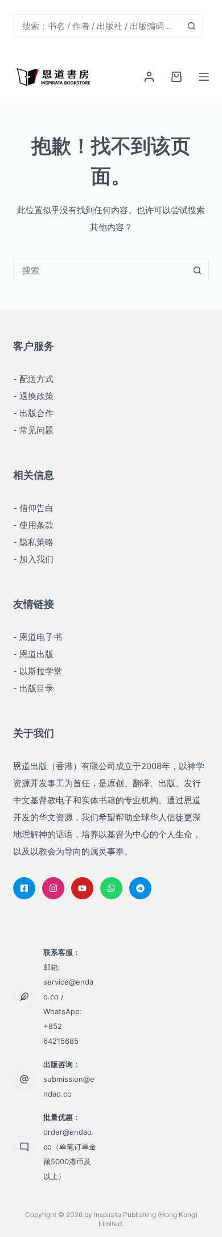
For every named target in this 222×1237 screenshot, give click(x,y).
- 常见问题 (33, 430)
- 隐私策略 (33, 542)
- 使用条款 (33, 525)
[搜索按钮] (192, 25)
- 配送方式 (33, 378)
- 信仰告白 (33, 508)
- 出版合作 (33, 413)
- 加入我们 (33, 559)
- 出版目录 (33, 688)
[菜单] (204, 77)
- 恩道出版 (33, 654)
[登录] (149, 77)
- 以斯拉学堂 (37, 671)
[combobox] (97, 25)
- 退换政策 (33, 396)
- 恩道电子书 (37, 637)
